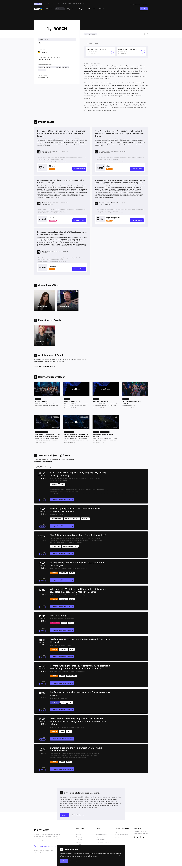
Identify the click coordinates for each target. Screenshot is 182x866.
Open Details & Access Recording (63, 499)
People (80, 839)
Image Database (100, 839)
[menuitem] (70, 8)
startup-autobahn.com (136, 4)
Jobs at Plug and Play (101, 834)
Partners (78, 834)
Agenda (80, 837)
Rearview (144, 9)
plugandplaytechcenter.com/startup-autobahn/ (49, 846)
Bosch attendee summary (43, 367)
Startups (78, 832)
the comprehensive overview (66, 459)
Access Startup (80, 168)
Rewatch (82, 4)
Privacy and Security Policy (122, 834)
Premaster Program (101, 837)
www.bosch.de (43, 78)
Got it (65, 861)
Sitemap (117, 837)
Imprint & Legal (38, 852)
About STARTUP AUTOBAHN (103, 842)
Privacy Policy (46, 852)
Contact (145, 4)
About (79, 844)
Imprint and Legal (119, 832)
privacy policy (94, 856)
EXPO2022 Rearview (78, 815)
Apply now (64, 815)
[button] (62, 152)
